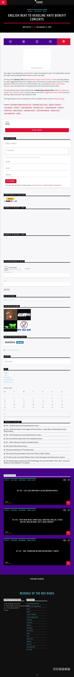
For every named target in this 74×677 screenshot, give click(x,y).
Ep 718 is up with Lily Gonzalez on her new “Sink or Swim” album (27, 453)
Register (6, 373)
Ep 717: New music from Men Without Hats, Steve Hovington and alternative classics (34, 457)
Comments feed (8, 379)
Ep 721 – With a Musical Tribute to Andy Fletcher (21, 442)
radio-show (31, 480)
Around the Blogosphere (34, 606)
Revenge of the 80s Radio (12, 422)
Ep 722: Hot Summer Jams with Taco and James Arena (23, 439)
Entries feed (7, 377)
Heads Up (29, 622)
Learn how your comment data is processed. (46, 185)
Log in (5, 375)
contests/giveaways (32, 617)
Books (28, 611)
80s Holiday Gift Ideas (33, 603)
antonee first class (40, 105)
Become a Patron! (9, 300)
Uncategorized (31, 647)
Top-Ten (29, 644)
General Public (29, 110)
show (18, 113)
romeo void (55, 110)
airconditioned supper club (21, 105)
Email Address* (8, 272)
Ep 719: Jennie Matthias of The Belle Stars (19, 450)
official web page (58, 99)
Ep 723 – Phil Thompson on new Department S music (22, 435)
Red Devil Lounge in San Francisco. (39, 79)
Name (5, 281)
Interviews (22, 480)
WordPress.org (8, 382)
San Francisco (9, 113)
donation (8, 110)
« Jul (5, 414)
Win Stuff (29, 649)
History (29, 625)
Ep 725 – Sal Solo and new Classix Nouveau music (21, 426)
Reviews (29, 641)
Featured (14, 480)
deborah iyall (39, 107)
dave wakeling (26, 107)
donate (60, 107)
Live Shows (37, 11)
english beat (17, 110)
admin (34, 27)
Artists (30, 11)
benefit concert (55, 105)
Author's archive (37, 130)
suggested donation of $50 (53, 92)
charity (16, 107)
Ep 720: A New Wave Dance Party (15, 446)
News (44, 11)
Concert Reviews (31, 614)
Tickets (54, 79)
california (8, 107)
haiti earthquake (43, 110)
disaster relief (50, 107)
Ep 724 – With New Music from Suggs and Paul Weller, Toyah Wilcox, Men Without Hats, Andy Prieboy (35, 430)
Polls (28, 636)
